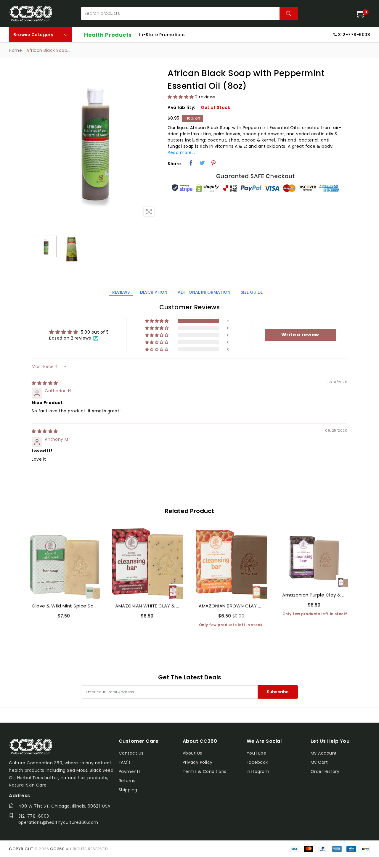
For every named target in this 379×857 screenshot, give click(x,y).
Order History (325, 771)
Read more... (181, 152)
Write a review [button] (300, 334)
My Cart (319, 762)
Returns (127, 781)
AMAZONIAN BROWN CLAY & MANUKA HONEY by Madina (231, 606)
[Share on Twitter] (202, 162)
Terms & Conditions (205, 771)
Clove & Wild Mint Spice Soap (64, 606)
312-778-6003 (33, 816)
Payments (130, 771)
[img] (45, 383)
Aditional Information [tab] (204, 292)
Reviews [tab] (121, 292)
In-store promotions (162, 35)
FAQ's (125, 762)
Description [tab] (153, 292)
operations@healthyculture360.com (58, 822)
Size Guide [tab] (252, 292)
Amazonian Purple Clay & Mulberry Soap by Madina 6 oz (314, 595)
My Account (324, 753)
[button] (181, 97)
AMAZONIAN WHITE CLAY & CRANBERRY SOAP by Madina (147, 606)
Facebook (257, 762)
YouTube (256, 753)
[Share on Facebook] (191, 162)
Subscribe (278, 692)
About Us (192, 753)
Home (15, 50)
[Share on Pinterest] (213, 162)
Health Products (108, 34)
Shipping (128, 790)
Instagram (258, 771)
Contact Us (131, 753)
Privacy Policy (198, 762)
